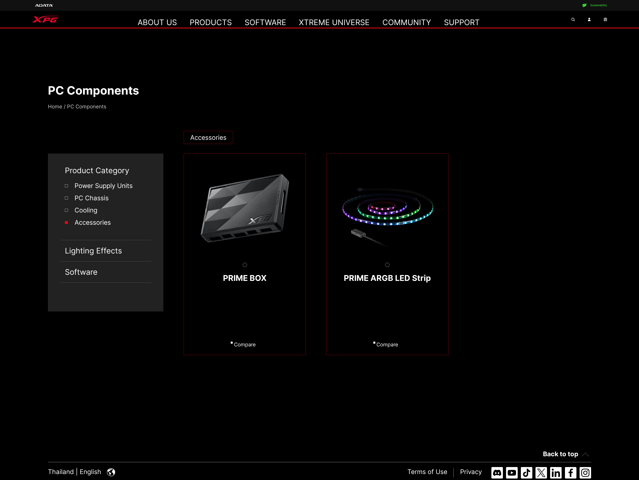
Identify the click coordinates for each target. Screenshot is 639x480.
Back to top (560, 454)
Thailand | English (75, 472)
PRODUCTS (211, 22)
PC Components (86, 106)
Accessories (93, 222)
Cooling (86, 210)
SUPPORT (462, 22)
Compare (245, 344)
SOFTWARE (265, 22)
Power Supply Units (104, 185)
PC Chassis (92, 198)
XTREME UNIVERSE (334, 22)
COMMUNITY (406, 22)
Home (55, 106)
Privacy (471, 472)
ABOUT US (157, 22)
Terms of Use (427, 472)
